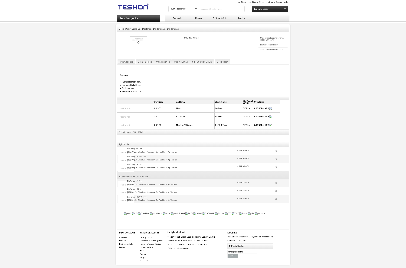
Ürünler (198, 18)
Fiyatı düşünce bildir (269, 45)
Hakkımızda (145, 261)
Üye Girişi (241, 2)
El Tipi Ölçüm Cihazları (129, 29)
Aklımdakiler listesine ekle (271, 50)
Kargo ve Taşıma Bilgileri (150, 244)
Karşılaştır (269, 40)
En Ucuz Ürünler (220, 18)
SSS (142, 251)
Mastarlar (146, 29)
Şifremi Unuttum (266, 2)
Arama (143, 254)
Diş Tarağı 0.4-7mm (134, 149)
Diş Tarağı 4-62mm (134, 165)
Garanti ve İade (146, 247)
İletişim (241, 18)
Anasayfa (177, 18)
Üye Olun (252, 2)
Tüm (129, 18)
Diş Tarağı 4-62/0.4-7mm (136, 157)
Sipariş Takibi (281, 2)
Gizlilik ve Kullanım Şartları (151, 241)
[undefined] (137, 35)
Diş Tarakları (159, 29)
